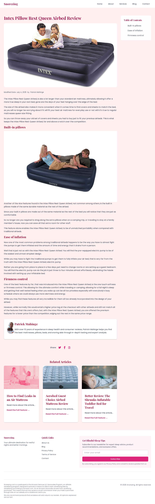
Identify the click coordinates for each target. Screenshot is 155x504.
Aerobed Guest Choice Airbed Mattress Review (57, 400)
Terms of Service (49, 454)
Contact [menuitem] (146, 4)
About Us (45, 443)
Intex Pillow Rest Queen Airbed (57, 203)
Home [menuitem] (99, 4)
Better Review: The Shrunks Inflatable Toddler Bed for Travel (97, 401)
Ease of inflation (135, 30)
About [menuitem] (111, 4)
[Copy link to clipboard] (69, 347)
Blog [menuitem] (134, 4)
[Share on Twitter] (59, 347)
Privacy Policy (47, 450)
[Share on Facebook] (64, 347)
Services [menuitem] (123, 4)
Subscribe (115, 459)
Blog (43, 446)
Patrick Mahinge (37, 92)
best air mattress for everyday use (71, 110)
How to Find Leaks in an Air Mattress (21, 398)
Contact (45, 458)
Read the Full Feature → (18, 410)
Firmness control (136, 35)
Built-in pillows (134, 25)
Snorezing (11, 4)
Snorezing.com (9, 484)
